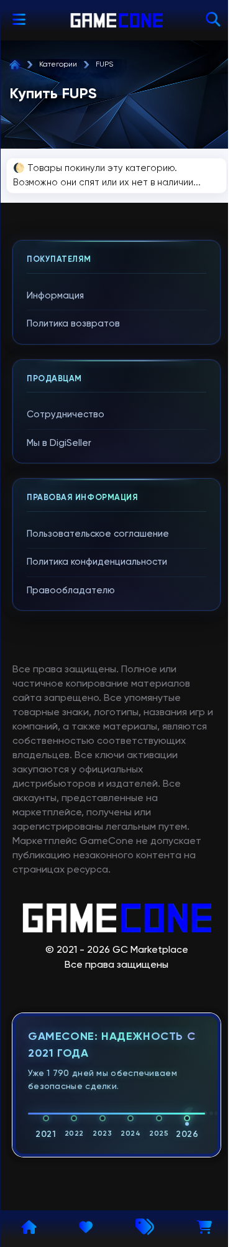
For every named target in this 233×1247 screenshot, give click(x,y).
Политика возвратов (73, 323)
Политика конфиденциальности (97, 562)
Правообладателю (71, 590)
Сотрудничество (65, 414)
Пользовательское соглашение (98, 534)
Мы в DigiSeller (59, 443)
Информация (55, 295)
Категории (58, 64)
